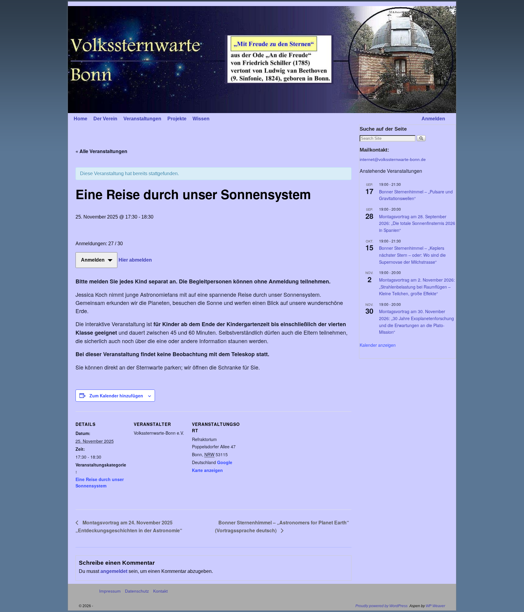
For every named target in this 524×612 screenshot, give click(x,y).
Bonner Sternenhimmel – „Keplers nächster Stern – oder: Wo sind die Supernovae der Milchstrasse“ (412, 255)
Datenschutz (137, 591)
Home (80, 118)
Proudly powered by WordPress (381, 606)
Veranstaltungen (142, 118)
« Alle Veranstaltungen (101, 151)
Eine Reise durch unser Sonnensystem (100, 482)
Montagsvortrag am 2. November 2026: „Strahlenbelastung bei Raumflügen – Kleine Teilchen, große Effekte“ (417, 286)
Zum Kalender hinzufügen (116, 396)
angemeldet (113, 571)
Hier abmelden (135, 260)
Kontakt (160, 591)
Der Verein (105, 118)
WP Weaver (435, 606)
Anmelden (433, 118)
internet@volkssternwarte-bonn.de (393, 159)
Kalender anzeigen (378, 345)
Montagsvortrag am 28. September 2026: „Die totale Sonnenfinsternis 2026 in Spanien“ (417, 223)
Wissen (201, 118)
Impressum (110, 591)
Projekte (176, 118)
